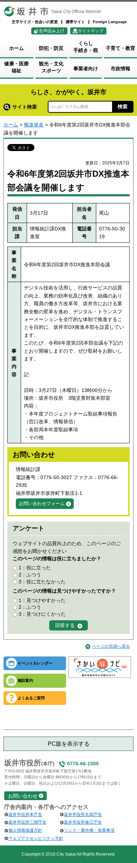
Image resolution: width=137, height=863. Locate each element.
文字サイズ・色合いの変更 (35, 22)
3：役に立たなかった (42, 581)
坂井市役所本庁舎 (25, 814)
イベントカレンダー (35, 663)
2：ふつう (30, 574)
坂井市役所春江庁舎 (83, 822)
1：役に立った (35, 567)
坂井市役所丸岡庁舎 (83, 814)
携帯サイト (75, 22)
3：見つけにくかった (42, 614)
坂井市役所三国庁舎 (27, 822)
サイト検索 (24, 107)
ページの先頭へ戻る (111, 646)
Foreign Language (110, 22)
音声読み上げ (51, 30)
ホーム (11, 125)
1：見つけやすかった (42, 600)
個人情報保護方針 (25, 830)
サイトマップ (90, 30)
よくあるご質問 (31, 698)
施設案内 (25, 680)
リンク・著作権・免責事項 (89, 830)
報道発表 (34, 125)
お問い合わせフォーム (42, 503)
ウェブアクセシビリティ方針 (35, 838)
